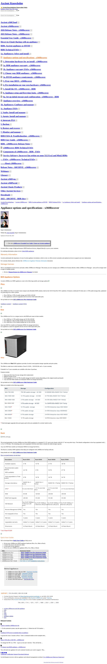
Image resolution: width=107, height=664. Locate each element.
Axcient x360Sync (8, 179)
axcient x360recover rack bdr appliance (14, 608)
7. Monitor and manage (11, 132)
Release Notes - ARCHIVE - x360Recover (18, 167)
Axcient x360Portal (9, 183)
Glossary (4, 175)
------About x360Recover (11, 163)
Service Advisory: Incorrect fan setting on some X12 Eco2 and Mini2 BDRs (35, 155)
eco (5, 611)
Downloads (5, 195)
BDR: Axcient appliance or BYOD (15, 46)
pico (5, 617)
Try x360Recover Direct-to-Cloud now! (53, 657)
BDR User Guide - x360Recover (14, 140)
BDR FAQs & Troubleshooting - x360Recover (20, 136)
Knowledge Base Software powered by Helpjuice (53, 662)
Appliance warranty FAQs (20, 304)
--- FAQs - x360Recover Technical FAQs (18, 159)
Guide (31, 559)
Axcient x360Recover (10, 26)
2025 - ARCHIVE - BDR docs (13, 199)
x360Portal (3, 654)
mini (5, 613)
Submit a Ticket (5, 9)
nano (5, 614)
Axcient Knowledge (12, 3)
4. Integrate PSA (8, 120)
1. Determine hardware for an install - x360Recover (25, 61)
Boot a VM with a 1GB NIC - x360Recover (12, 640)
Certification (10, 654)
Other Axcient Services (10, 191)
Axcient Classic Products (11, 187)
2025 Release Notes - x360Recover (15, 34)
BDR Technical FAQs (10, 50)
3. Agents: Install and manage (13, 116)
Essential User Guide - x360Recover (16, 38)
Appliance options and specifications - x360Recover (25, 57)
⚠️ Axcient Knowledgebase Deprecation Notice (14, 7)
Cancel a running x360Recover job (10, 625)
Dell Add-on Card (32, 561)
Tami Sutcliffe (10, 232)
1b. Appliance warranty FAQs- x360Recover (22, 69)
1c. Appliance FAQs (9, 108)
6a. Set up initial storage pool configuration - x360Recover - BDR (31, 97)
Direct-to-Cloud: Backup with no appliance (19, 42)
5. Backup (5, 124)
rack (5, 610)
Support (16, 654)
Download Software (23, 654)
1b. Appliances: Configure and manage (17, 105)
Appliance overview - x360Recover (18, 101)
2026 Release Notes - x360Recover (15, 30)
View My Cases (13, 9)
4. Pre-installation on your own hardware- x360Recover (27, 85)
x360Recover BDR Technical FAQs (18, 148)
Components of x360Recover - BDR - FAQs (21, 152)
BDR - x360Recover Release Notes (15, 144)
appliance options (8, 616)
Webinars (5, 171)
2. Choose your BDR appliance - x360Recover (22, 73)
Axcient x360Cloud (9, 22)
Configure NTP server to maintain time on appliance (14, 632)
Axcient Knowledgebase (7, 202)
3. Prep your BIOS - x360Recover (17, 81)
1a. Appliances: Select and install (15, 54)
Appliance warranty (6, 304)
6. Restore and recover (10, 128)
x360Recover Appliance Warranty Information (35, 261)
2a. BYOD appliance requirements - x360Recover (24, 77)
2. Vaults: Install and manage (13, 112)
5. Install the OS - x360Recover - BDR (19, 89)
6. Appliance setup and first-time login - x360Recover (26, 93)
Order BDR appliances (28, 251)
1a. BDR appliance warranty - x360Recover (21, 65)
